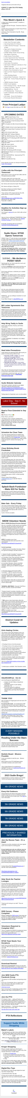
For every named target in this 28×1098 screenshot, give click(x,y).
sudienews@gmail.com (19, 768)
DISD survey (15, 915)
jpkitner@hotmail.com (12, 956)
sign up (10, 212)
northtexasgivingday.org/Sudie (16, 241)
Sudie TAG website (6, 164)
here (8, 107)
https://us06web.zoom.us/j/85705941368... (12, 198)
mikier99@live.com (18, 299)
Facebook (14, 1093)
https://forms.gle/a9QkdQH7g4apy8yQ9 (11, 543)
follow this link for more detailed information (12, 968)
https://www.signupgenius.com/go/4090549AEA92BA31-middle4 (10, 872)
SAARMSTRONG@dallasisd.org (9, 225)
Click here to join (5, 987)
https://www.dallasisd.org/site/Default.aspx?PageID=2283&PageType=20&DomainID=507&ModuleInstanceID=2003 (13, 389)
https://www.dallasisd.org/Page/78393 (11, 934)
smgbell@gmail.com (18, 866)
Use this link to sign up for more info (10, 1009)
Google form (17, 437)
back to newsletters (5, 2)
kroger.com (13, 1053)
